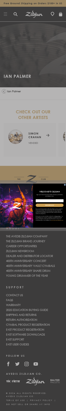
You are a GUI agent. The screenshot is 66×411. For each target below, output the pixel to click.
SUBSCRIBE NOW (49, 205)
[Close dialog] (64, 185)
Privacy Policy (57, 216)
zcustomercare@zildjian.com (57, 220)
